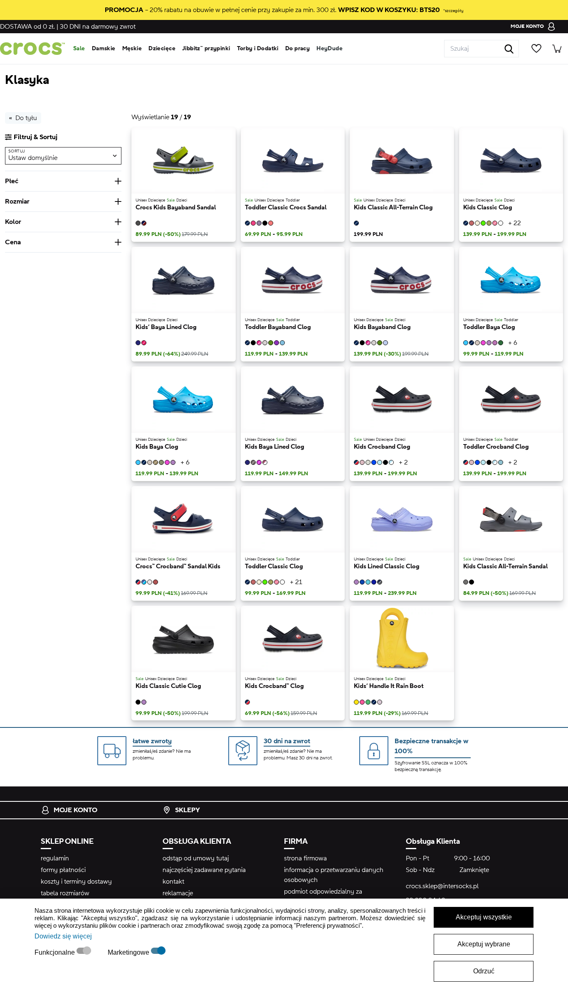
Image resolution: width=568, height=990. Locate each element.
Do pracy (297, 48)
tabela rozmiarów (65, 893)
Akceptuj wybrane (483, 944)
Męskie (132, 48)
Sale (79, 48)
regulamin (55, 858)
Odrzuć (483, 971)
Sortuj (16, 151)
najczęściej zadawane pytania (204, 870)
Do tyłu (26, 118)
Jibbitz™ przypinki (206, 48)
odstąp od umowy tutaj (196, 858)
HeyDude (329, 48)
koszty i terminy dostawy (76, 881)
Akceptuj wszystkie (484, 917)
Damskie (104, 48)
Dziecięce (161, 48)
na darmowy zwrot (98, 26)
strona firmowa (305, 858)
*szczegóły (453, 10)
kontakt (173, 881)
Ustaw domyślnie (32, 157)
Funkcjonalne (56, 952)
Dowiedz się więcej (63, 936)
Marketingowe (129, 952)
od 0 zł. (27, 26)
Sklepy (187, 810)
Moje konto (75, 810)
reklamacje (178, 893)
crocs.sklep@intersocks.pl (442, 886)
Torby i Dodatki (258, 48)
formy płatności (63, 870)
